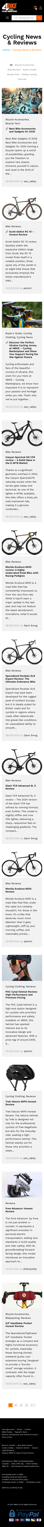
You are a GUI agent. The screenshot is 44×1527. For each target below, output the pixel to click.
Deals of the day (17, 1464)
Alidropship (30, 1268)
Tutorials (22, 79)
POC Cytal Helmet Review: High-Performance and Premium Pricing (22, 994)
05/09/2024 (12, 181)
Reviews (10, 1203)
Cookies (28, 1429)
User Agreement (8, 1429)
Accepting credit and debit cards (14, 1477)
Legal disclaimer (8, 1450)
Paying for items (21, 1432)
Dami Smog (30, 625)
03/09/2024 (12, 941)
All (11, 65)
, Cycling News (24, 337)
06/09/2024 (12, 838)
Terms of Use (7, 1437)
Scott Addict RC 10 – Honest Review (21, 233)
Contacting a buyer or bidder (13, 1482)
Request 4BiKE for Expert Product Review (18, 1453)
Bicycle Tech (13, 74)
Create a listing (7, 1448)
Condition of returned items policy (15, 1479)
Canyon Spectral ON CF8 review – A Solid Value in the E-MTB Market (20, 460)
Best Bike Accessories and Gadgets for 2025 (22, 130)
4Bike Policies (7, 1432)
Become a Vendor (8, 1445)
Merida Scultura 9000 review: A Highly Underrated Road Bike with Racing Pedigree (22, 571)
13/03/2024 (12, 288)
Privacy (19, 1429)
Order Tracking (31, 1464)
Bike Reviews (14, 70)
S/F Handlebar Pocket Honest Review (19, 1325)
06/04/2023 (12, 406)
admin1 (27, 288)
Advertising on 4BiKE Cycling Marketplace (18, 1461)
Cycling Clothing (15, 986)
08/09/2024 (12, 516)
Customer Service (22, 1448)
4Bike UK (5, 1466)
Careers (35, 1448)
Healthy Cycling (29, 74)
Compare (5, 1464)
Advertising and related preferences (25, 1466)
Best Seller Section (25, 1445)
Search (39, 17)
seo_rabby (30, 181)
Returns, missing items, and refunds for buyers (20, 1434)
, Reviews (30, 986)
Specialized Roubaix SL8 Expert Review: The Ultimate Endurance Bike (20, 678)
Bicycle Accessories (24, 65)
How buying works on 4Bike (12, 1474)
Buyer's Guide (29, 70)
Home (6, 49)
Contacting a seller (33, 1482)
